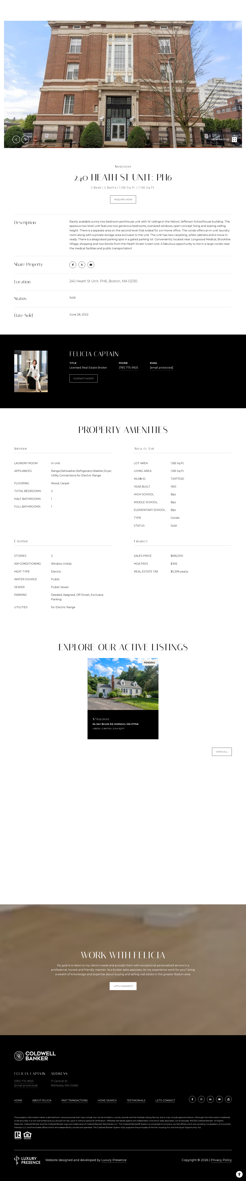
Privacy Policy (221, 1160)
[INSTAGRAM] (201, 1099)
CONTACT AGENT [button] (83, 378)
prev (16, 139)
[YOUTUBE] (219, 1099)
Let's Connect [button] (123, 986)
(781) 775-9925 (128, 367)
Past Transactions (74, 1100)
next (25, 139)
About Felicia (41, 1100)
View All (222, 751)
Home (18, 1100)
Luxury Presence (114, 1160)
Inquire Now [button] (123, 199)
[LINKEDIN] (210, 1099)
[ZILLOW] (228, 1099)
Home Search (107, 1100)
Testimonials (136, 1100)
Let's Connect (165, 1100)
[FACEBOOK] (192, 1099)
